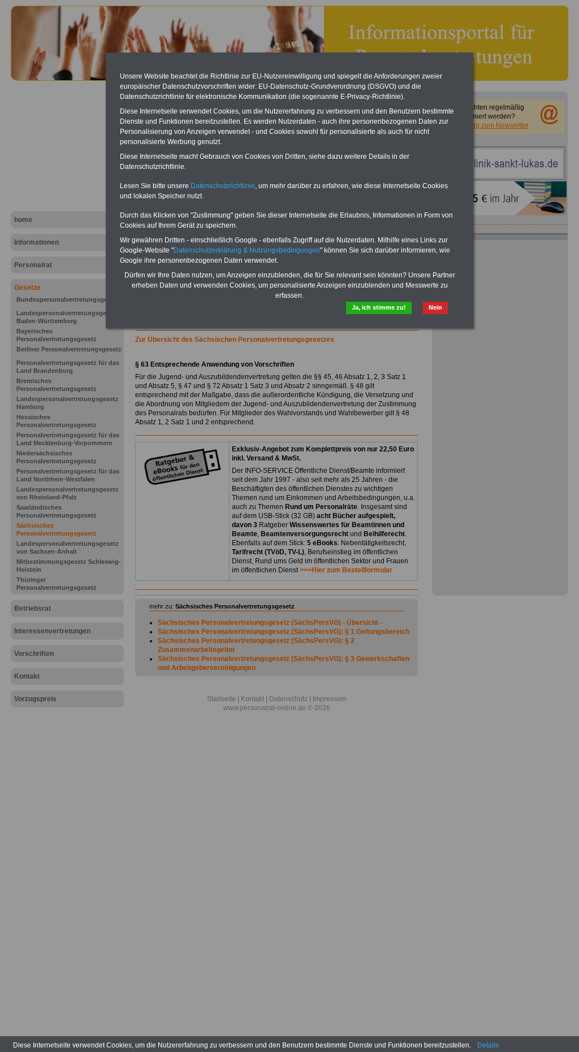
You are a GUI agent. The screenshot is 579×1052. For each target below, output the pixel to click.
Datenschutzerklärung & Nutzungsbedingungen (247, 250)
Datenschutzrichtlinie (223, 186)
